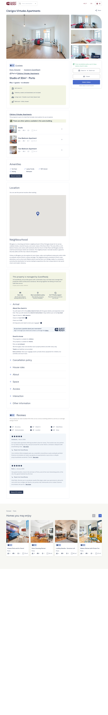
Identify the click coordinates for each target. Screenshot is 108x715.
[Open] (35, 3)
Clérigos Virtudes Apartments (28, 73)
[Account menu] (98, 3)
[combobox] (28, 3)
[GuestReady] (11, 3)
